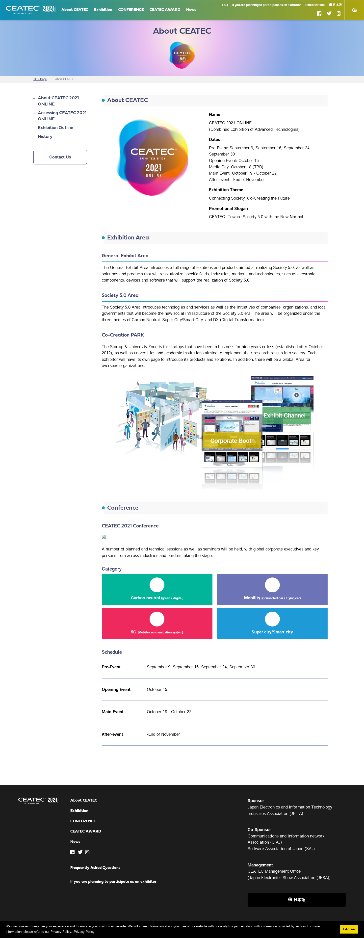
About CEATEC (74, 10)
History (45, 136)
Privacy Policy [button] (84, 932)
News (191, 10)
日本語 (337, 4)
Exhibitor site (315, 4)
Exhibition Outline (55, 128)
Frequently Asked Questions (95, 868)
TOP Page (40, 79)
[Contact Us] (354, 10)
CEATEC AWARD (165, 10)
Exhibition (103, 10)
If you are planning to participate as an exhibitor (266, 4)
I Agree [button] (349, 929)
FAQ (225, 4)
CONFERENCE (131, 10)
